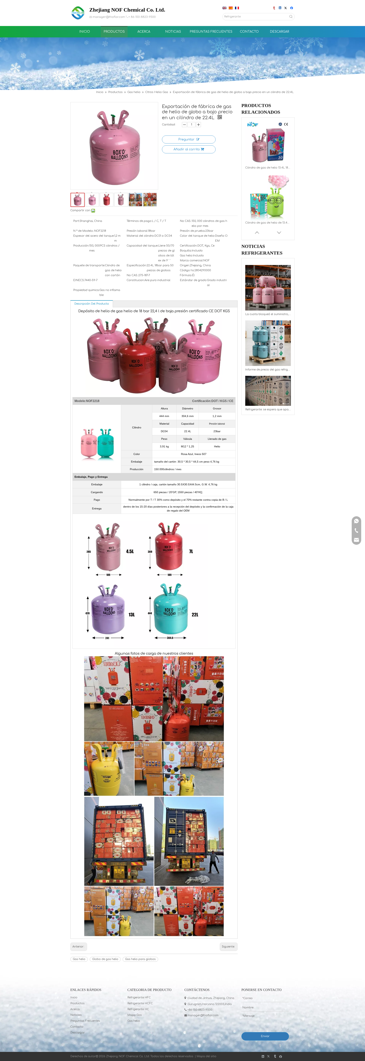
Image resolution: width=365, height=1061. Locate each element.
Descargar (77, 1032)
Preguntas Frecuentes (85, 1020)
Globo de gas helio (105, 959)
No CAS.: (186, 221)
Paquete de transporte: (89, 265)
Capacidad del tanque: (142, 245)
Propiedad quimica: (86, 290)
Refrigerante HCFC (140, 1003)
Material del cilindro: (140, 235)
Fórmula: (186, 275)
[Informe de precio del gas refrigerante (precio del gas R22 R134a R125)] (268, 343)
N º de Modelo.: (83, 230)
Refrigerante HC (138, 1009)
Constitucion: (135, 280)
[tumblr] (274, 8)
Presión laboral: (137, 230)
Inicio (73, 997)
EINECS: (78, 280)
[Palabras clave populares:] (291, 16)
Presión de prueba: (192, 230)
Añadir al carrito (187, 149)
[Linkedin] (280, 8)
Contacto (76, 1026)
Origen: (185, 265)
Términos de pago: (139, 221)
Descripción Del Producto (91, 303)
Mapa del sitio (206, 1056)
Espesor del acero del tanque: (93, 235)
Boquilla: (186, 250)
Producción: (81, 245)
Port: (76, 221)
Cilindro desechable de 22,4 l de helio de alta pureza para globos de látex (268, 222)
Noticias (76, 1015)
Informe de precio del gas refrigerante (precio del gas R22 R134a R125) (268, 369)
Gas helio (79, 959)
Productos (77, 1003)
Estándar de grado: (193, 280)
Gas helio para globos (140, 959)
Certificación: (188, 245)
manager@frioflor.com (109, 17)
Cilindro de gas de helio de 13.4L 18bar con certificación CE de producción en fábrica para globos (268, 167)
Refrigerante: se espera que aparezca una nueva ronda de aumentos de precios (268, 409)
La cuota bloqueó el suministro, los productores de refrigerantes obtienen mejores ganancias (268, 314)
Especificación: (137, 265)
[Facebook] (292, 8)
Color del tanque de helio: (197, 235)
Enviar (265, 1036)
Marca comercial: (191, 260)
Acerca (75, 1009)
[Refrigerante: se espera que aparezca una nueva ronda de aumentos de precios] (268, 391)
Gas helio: (186, 255)
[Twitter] (286, 8)
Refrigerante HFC (139, 997)
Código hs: (187, 270)
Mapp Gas (134, 1015)
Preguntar (186, 139)
